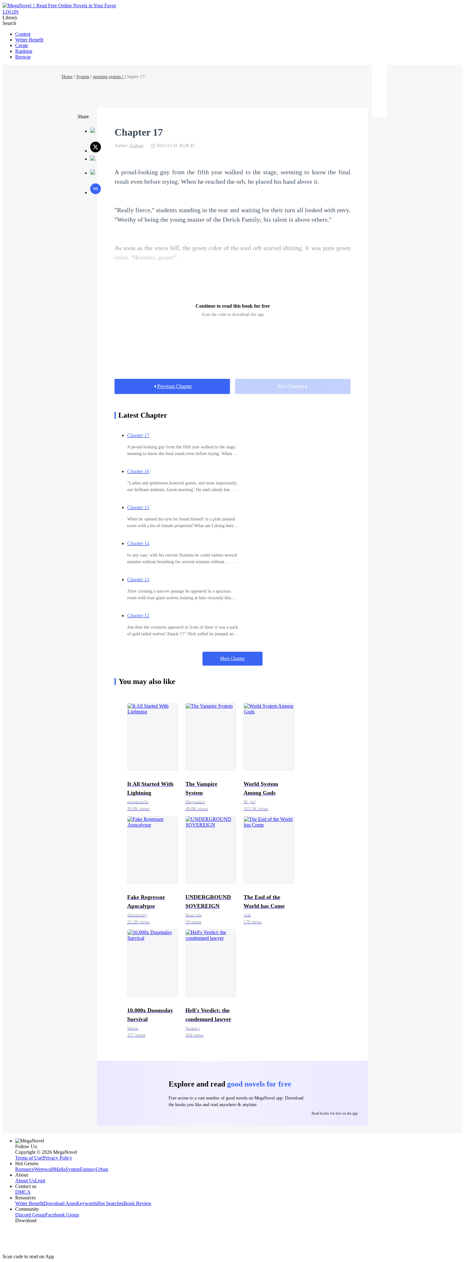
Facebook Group (62, 1214)
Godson (136, 145)
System (82, 76)
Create (21, 45)
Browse (23, 56)
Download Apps (59, 1203)
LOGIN (11, 12)
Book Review (138, 1203)
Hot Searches (110, 1203)
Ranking (23, 51)
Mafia (59, 1169)
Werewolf (44, 1169)
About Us (25, 1180)
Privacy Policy (57, 1157)
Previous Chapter (174, 386)
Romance (24, 1169)
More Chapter (232, 658)
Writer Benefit (29, 39)
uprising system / (109, 76)
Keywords (86, 1203)
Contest (22, 34)
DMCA (23, 1192)
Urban (102, 1169)
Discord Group (30, 1214)
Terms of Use (28, 1157)
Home (67, 76)
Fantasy (88, 1169)
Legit (40, 1180)
